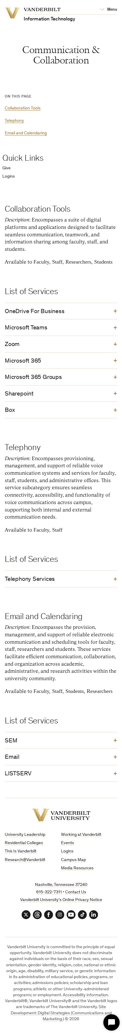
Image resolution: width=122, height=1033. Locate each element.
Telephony (14, 121)
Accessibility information (85, 995)
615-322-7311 (49, 892)
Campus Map (73, 860)
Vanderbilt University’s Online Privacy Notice (61, 900)
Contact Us (75, 892)
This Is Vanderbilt (20, 851)
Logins (8, 176)
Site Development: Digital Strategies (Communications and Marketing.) (61, 1013)
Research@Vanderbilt (25, 860)
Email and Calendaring (26, 133)
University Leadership (25, 835)
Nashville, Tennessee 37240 (61, 885)
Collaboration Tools (23, 108)
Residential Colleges (24, 843)
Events (67, 843)
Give (6, 168)
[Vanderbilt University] (61, 815)
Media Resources (77, 868)
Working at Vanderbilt (81, 835)
